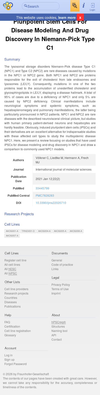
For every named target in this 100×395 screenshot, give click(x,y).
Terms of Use (60, 289)
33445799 (42, 188)
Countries (10, 297)
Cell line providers (16, 289)
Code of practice (62, 264)
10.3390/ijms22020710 (51, 203)
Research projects (16, 293)
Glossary (10, 335)
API (53, 335)
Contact (56, 339)
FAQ (7, 322)
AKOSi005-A (60, 231)
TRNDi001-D (28, 231)
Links (54, 269)
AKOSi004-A (44, 231)
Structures (58, 326)
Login (92, 9)
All (10, 269)
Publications (12, 306)
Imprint (55, 293)
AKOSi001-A (12, 231)
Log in (8, 355)
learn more (67, 17)
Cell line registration (17, 331)
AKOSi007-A (12, 235)
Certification (12, 326)
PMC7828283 (45, 195)
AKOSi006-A (76, 231)
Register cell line (15, 260)
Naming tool (59, 331)
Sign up (9, 359)
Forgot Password (15, 364)
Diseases (10, 302)
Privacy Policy (60, 284)
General (56, 260)
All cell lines (12, 264)
